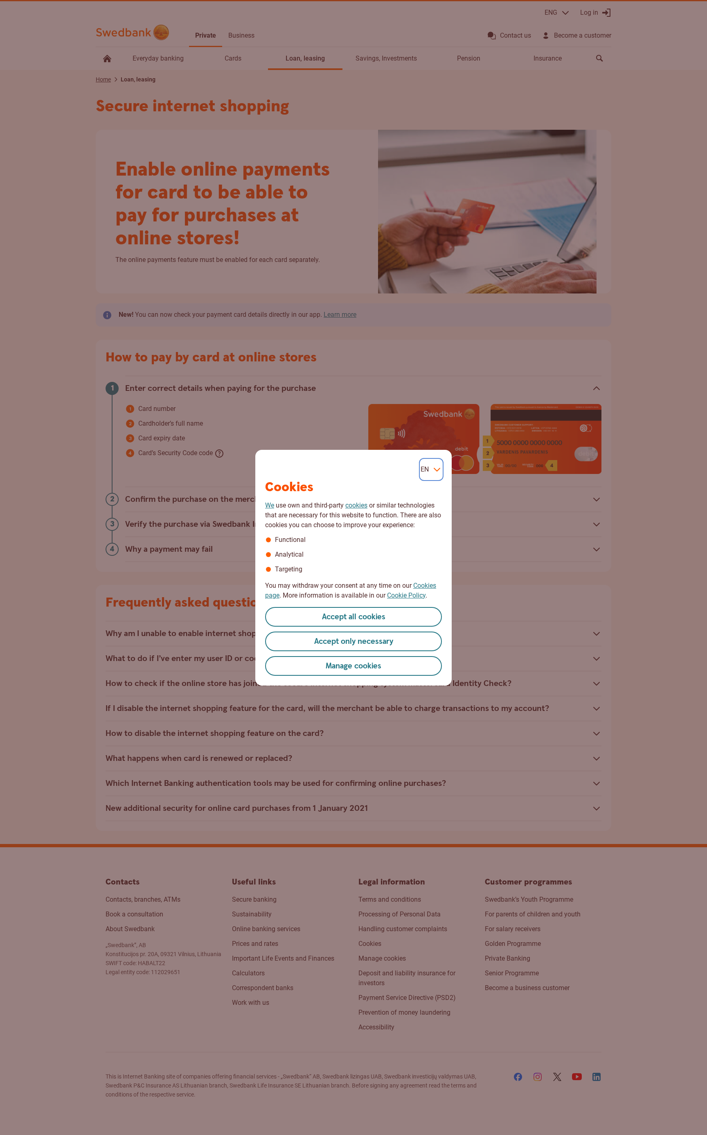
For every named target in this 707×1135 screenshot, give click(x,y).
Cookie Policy (406, 595)
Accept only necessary (353, 641)
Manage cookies (353, 666)
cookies (356, 505)
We (269, 505)
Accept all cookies (353, 617)
